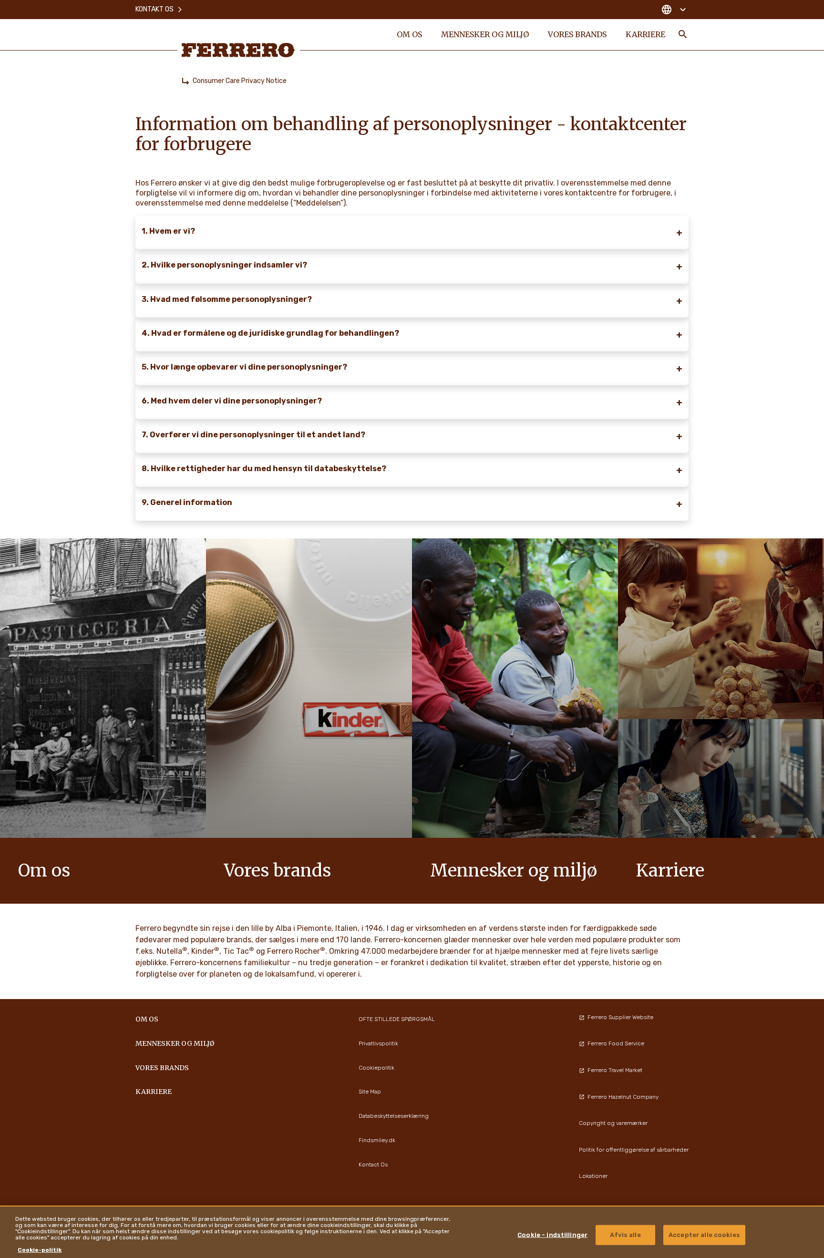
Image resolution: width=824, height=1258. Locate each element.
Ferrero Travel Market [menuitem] (614, 1070)
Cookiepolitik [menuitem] (376, 1067)
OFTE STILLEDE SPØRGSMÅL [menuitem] (397, 1019)
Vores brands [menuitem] (577, 34)
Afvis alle (625, 1234)
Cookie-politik (40, 1250)
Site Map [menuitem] (370, 1091)
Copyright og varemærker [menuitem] (613, 1123)
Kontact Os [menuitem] (373, 1164)
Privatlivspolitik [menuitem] (378, 1043)
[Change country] (674, 9)
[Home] (185, 81)
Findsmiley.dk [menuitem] (377, 1140)
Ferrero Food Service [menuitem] (615, 1043)
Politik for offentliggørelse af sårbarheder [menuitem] (634, 1149)
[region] (412, 1232)
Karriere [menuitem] (645, 34)
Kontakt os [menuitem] (154, 9)
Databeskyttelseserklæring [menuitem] (394, 1116)
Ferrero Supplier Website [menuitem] (620, 1017)
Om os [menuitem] (409, 34)
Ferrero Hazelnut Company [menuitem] (623, 1096)
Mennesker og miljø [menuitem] (485, 34)
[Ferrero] (238, 50)
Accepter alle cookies (704, 1234)
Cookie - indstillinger (552, 1234)
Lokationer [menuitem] (593, 1176)
